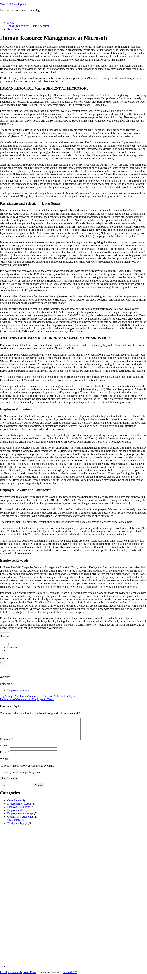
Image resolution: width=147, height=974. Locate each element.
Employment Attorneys (20, 813)
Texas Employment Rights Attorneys (28, 25)
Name (4, 745)
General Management (19, 816)
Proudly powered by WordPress (18, 972)
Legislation (13, 819)
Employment (14, 810)
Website (4, 758)
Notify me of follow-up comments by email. (29, 765)
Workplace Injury (17, 823)
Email (4, 752)
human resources (110, 245)
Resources (13, 29)
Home (10, 22)
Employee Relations (18, 690)
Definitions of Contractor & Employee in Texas (27, 699)
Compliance (14, 800)
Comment (6, 739)
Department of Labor (19, 803)
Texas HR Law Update (13, 4)
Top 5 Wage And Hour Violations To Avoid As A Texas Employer (37, 696)
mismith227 (70, 972)
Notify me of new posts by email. (23, 772)
